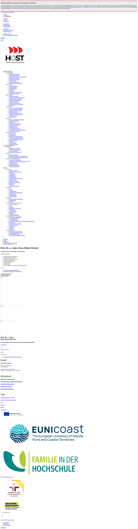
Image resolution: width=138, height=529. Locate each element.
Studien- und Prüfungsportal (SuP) (17, 97)
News (10, 188)
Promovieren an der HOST (15, 152)
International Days (13, 111)
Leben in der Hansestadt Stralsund (17, 235)
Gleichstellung (12, 212)
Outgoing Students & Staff (15, 113)
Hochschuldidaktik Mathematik (16, 139)
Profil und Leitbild (13, 170)
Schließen (3, 37)
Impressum (5, 523)
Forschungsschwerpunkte (15, 149)
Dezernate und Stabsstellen (15, 223)
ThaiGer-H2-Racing (13, 144)
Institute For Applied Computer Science (18, 156)
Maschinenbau (12, 200)
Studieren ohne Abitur (14, 79)
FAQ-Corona (12, 117)
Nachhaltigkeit (12, 177)
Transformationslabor (14, 166)
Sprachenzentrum (13, 115)
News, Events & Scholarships (16, 108)
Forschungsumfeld (13, 154)
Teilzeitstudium (12, 80)
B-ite (2, 402)
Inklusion (11, 213)
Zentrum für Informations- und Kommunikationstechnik (21, 221)
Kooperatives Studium (14, 78)
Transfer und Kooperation (15, 160)
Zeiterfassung (4, 409)
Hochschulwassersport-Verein (16, 137)
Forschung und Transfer (9, 145)
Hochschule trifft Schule (14, 182)
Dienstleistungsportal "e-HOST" (8, 397)
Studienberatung (13, 88)
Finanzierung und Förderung (15, 92)
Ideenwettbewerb (13, 126)
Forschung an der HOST (14, 148)
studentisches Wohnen (14, 93)
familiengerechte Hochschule (15, 83)
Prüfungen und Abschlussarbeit (16, 104)
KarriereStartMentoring (14, 124)
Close (2, 40)
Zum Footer (11, 12)
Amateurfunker (12, 135)
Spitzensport (12, 183)
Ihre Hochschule (13, 87)
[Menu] (1, 69)
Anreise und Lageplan (14, 131)
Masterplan (11, 91)
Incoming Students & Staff (15, 110)
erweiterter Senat (13, 204)
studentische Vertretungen (15, 123)
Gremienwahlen (12, 210)
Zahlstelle (11, 227)
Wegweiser (11, 185)
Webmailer (3, 404)
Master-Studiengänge (14, 75)
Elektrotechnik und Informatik (16, 199)
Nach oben (3, 527)
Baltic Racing (12, 134)
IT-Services (11, 122)
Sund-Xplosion (12, 143)
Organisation (12, 222)
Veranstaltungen (12, 191)
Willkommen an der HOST (15, 172)
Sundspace (11, 141)
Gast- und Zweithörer (14, 82)
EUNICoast (12, 173)
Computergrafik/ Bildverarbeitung (11, 270)
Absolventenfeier (13, 196)
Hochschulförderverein (14, 234)
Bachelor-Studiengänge (14, 74)
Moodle (2, 407)
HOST (5, 168)
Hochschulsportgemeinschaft (15, 136)
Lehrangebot (3, 344)
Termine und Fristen (13, 101)
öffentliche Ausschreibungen (15, 192)
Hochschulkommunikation (15, 217)
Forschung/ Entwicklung (6, 274)
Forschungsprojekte (13, 151)
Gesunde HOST (13, 179)
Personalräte (12, 209)
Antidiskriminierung (13, 214)
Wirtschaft (11, 201)
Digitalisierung (12, 195)
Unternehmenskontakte (14, 128)
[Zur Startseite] (15, 67)
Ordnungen (11, 105)
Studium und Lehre (8, 71)
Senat (10, 205)
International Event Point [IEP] (16, 114)
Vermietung (11, 226)
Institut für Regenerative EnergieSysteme (18, 157)
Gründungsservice (13, 127)
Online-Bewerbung (13, 86)
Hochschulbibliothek (14, 121)
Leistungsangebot (4, 275)
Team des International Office (16, 109)
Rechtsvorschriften (13, 225)
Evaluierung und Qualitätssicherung (17, 130)
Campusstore (12, 174)
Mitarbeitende (12, 175)
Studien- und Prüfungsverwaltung (17, 119)
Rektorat (11, 207)
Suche (2, 39)
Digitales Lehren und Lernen (15, 99)
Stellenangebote (12, 194)
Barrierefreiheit (6, 525)
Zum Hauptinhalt (5, 12)
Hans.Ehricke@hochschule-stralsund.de (12, 357)
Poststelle (11, 229)
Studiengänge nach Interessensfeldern (17, 76)
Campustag (11, 89)
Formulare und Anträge (14, 102)
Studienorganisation (13, 96)
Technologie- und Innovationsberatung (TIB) (19, 161)
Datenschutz (6, 522)
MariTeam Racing (13, 140)
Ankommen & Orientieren (15, 100)
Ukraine (11, 190)
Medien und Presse (13, 181)
